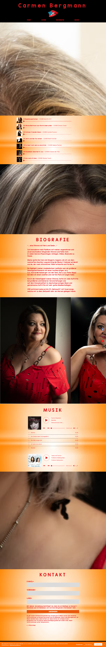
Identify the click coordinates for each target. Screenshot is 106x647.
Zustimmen (98, 644)
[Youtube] (102, 341)
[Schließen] (104, 644)
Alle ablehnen (88, 644)
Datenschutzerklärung (15, 645)
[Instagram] (102, 337)
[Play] (24, 121)
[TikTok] (102, 333)
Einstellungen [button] (79, 644)
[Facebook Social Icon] (102, 329)
